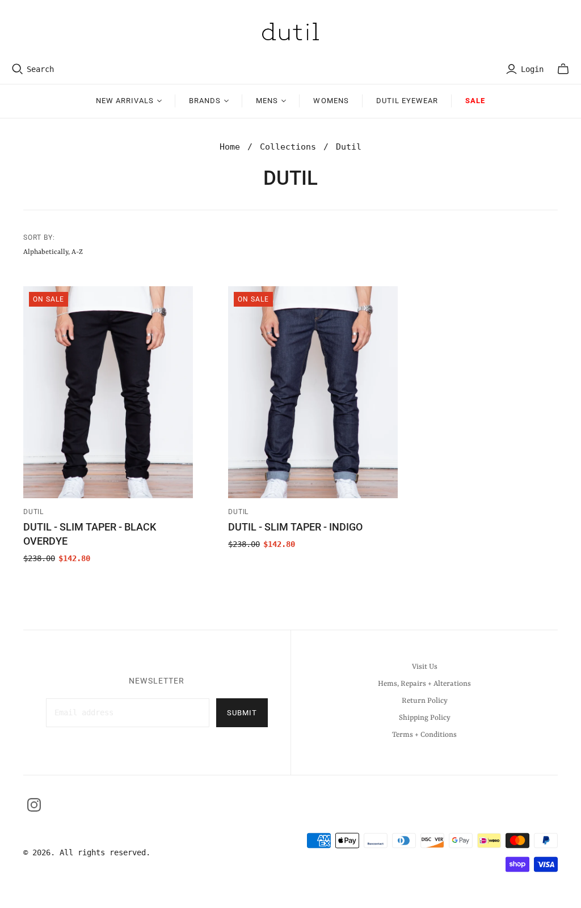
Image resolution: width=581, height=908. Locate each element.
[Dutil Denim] (290, 31)
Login (532, 69)
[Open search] (17, 69)
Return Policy (425, 701)
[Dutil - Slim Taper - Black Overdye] (108, 392)
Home (230, 147)
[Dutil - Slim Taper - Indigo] (313, 392)
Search (40, 69)
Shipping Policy (425, 718)
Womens (330, 100)
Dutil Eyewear (407, 100)
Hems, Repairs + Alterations (424, 684)
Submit (242, 712)
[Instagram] (34, 805)
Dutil (33, 512)
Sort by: (39, 237)
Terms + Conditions (424, 735)
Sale (475, 100)
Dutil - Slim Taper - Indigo (295, 527)
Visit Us (424, 667)
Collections (288, 147)
